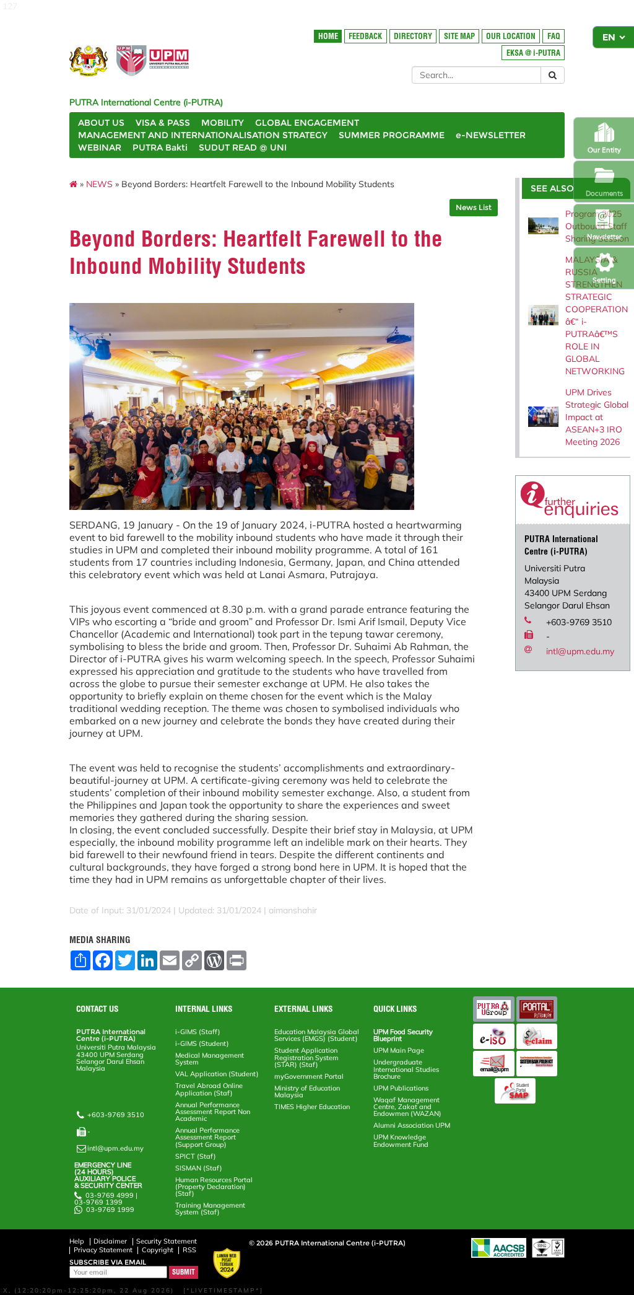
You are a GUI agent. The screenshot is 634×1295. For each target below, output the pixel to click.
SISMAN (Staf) (198, 1168)
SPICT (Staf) (195, 1156)
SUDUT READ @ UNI (243, 147)
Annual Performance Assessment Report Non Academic (212, 1111)
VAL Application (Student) (217, 1073)
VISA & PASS (163, 122)
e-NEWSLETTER (491, 135)
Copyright (157, 1249)
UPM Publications (400, 1088)
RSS (189, 1249)
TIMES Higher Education (312, 1106)
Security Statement (166, 1241)
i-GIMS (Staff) (197, 1031)
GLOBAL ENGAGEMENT (307, 122)
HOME (328, 36)
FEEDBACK (365, 36)
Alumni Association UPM (411, 1125)
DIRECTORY (413, 36)
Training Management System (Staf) (210, 1208)
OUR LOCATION (511, 36)
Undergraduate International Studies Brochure (406, 1069)
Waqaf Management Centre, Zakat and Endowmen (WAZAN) (407, 1106)
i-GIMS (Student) (202, 1043)
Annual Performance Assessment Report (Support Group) (207, 1137)
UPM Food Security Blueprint (403, 1035)
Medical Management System (209, 1058)
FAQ (553, 36)
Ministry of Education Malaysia (307, 1091)
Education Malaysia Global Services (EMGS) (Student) (316, 1035)
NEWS (99, 184)
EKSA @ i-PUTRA (533, 53)
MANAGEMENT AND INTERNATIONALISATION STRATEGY (203, 135)
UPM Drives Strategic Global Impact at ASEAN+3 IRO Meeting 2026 (596, 417)
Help (76, 1241)
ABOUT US (101, 122)
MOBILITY (222, 122)
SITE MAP (459, 36)
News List (474, 207)
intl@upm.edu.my (580, 651)
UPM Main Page (398, 1050)
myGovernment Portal (309, 1076)
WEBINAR (99, 147)
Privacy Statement (103, 1249)
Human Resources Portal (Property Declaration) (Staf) (214, 1186)
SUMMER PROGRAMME (392, 135)
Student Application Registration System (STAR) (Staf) (306, 1057)
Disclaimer (110, 1241)
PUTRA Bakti (160, 147)
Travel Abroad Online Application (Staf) (209, 1089)
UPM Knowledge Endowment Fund (400, 1140)
